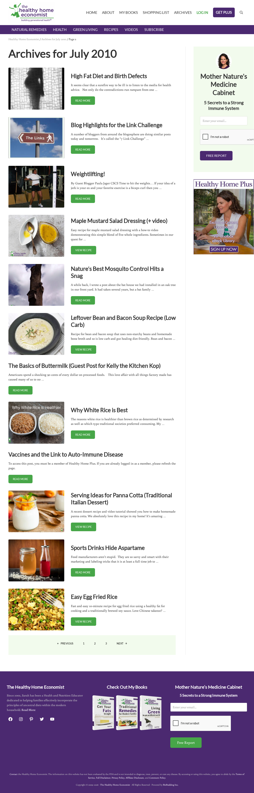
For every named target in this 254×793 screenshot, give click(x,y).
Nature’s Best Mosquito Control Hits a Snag (117, 272)
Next (120, 643)
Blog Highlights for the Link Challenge (116, 124)
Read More (28, 710)
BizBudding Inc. (170, 784)
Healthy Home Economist (23, 39)
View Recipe (85, 251)
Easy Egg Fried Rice (94, 596)
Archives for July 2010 (53, 39)
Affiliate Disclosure (135, 777)
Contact (13, 774)
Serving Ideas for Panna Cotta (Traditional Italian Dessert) (121, 499)
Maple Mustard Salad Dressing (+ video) (119, 220)
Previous (67, 643)
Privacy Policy (118, 777)
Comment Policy (157, 777)
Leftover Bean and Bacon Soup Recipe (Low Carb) (123, 321)
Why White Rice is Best (99, 410)
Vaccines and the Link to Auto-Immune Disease (65, 454)
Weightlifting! (88, 173)
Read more (85, 101)
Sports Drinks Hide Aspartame (108, 547)
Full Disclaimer (103, 777)
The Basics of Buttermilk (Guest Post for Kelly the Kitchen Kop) (84, 365)
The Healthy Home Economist (115, 784)
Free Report (216, 155)
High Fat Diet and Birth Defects (109, 75)
